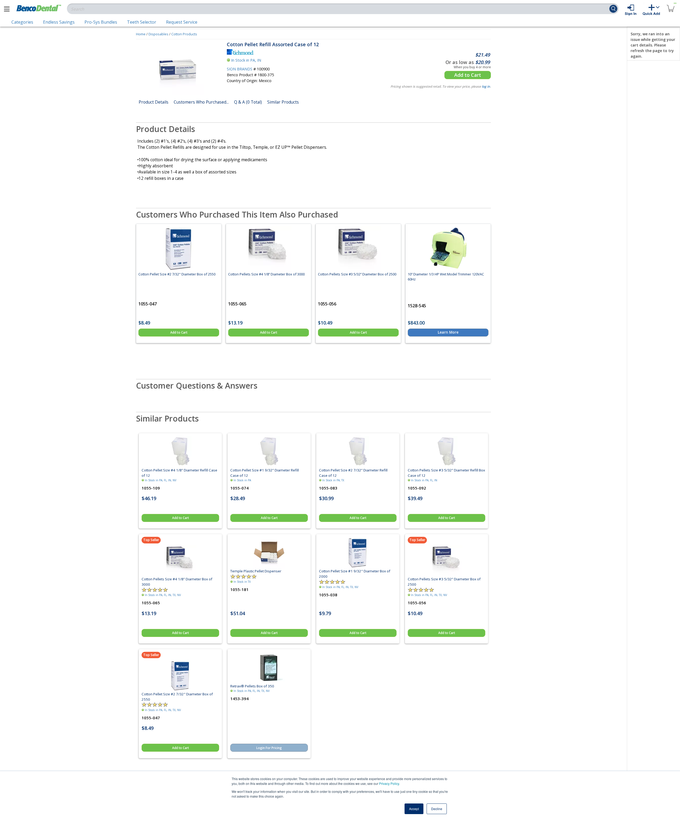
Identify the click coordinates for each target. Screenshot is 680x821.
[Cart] (670, 5)
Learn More (448, 332)
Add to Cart (467, 75)
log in (486, 86)
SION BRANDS (239, 68)
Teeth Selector (141, 22)
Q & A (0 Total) (248, 102)
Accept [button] (414, 808)
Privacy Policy (389, 783)
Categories (22, 22)
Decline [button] (436, 808)
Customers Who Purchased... (201, 102)
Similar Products (283, 102)
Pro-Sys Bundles (100, 22)
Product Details (153, 102)
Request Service (181, 22)
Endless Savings (59, 22)
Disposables (158, 34)
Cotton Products (184, 34)
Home (141, 34)
